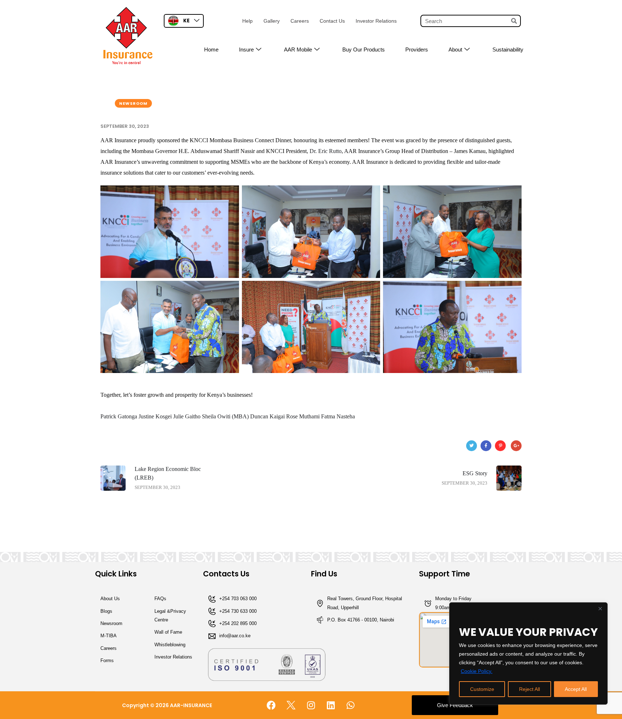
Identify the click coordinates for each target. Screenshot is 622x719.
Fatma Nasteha (338, 416)
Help (247, 21)
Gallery (271, 21)
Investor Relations (376, 21)
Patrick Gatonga (118, 416)
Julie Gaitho (186, 416)
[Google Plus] (516, 445)
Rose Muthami (303, 416)
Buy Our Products (363, 49)
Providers (416, 49)
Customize (482, 689)
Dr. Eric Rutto (326, 151)
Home (211, 49)
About (455, 49)
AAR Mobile (298, 49)
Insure (246, 49)
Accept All (576, 689)
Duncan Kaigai (267, 416)
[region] (528, 653)
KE (186, 20)
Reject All (529, 689)
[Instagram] (311, 705)
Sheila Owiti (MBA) (225, 416)
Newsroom (133, 103)
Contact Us (332, 21)
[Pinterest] (500, 445)
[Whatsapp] (351, 705)
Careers (299, 21)
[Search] (514, 20)
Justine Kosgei (155, 416)
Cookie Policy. (476, 671)
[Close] (600, 608)
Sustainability (507, 49)
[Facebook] (486, 445)
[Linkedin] (331, 705)
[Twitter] (471, 445)
